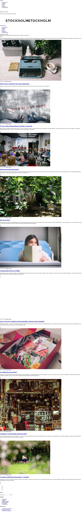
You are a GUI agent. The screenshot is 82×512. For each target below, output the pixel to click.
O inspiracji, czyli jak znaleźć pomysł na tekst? (13, 434)
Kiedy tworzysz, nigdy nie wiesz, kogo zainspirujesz (14, 84)
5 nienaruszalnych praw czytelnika (10, 270)
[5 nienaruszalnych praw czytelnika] (30, 267)
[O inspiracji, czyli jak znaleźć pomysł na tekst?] (30, 430)
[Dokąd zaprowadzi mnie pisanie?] (25, 166)
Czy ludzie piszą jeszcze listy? (8, 372)
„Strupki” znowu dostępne (7, 508)
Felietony (4, 500)
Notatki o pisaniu (8, 81)
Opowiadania (4, 503)
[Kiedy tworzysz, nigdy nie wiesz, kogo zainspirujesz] (30, 80)
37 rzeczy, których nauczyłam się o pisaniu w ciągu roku (16, 126)
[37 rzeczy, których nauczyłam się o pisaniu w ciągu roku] (25, 122)
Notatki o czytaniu (8, 268)
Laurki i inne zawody (6, 509)
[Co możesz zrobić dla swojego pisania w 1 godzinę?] (25, 473)
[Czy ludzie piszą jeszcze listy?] (30, 368)
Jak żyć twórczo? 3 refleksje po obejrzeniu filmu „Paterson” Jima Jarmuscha (22, 321)
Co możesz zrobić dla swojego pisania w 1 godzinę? (14, 477)
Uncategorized (4, 504)
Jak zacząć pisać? (5, 220)
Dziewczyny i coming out (6, 510)
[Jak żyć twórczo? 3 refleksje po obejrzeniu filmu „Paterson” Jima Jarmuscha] (30, 318)
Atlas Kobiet (4, 499)
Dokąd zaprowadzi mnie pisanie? (9, 169)
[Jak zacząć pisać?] (30, 216)
